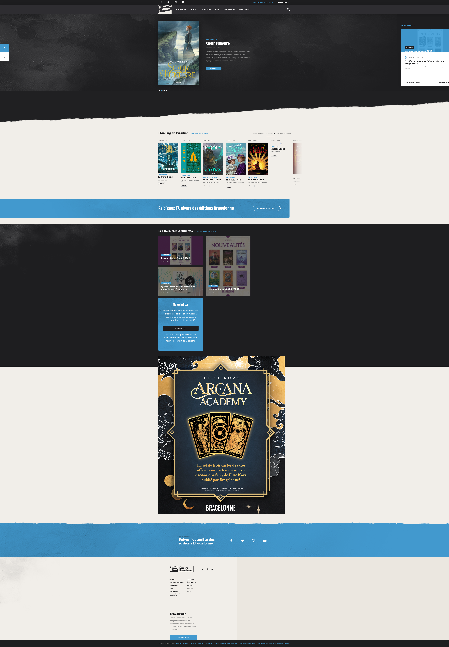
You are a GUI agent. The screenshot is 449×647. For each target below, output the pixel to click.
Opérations (244, 9)
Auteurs (193, 9)
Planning (190, 579)
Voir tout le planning (199, 133)
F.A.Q (171, 588)
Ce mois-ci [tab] (270, 133)
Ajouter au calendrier (412, 82)
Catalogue (181, 9)
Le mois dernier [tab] (258, 133)
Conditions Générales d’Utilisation (201, 643)
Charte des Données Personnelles (226, 643)
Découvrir (103, 66)
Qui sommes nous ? (177, 582)
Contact (190, 585)
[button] (159, 90)
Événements (229, 9)
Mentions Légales (182, 643)
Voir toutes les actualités (206, 231)
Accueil (172, 579)
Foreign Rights (283, 2)
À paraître (206, 9)
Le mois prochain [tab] (284, 133)
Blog (217, 9)
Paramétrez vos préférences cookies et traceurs (273, 643)
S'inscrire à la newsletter (266, 208)
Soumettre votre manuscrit (263, 2)
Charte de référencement (247, 643)
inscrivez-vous (180, 328)
